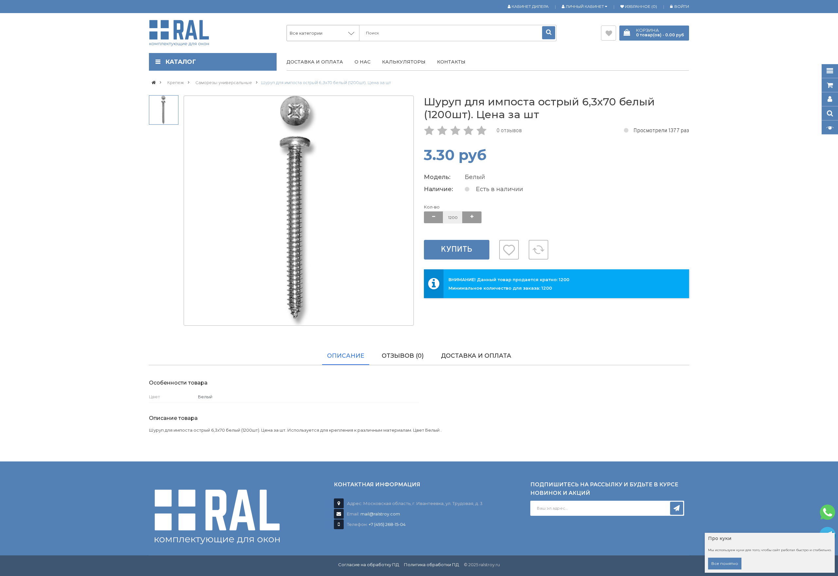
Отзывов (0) (403, 355)
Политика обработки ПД (431, 564)
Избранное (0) (640, 6)
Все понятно (724, 563)
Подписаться (676, 508)
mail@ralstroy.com (380, 513)
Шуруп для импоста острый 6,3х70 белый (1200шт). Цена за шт (326, 83)
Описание (345, 355)
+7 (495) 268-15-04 (387, 524)
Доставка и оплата (476, 355)
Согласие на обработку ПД (368, 564)
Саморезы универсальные (223, 83)
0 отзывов (509, 131)
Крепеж (175, 83)
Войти (681, 6)
